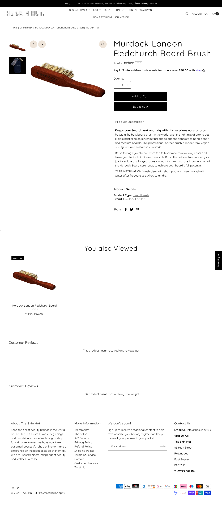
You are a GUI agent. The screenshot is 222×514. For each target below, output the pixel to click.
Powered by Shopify (52, 493)
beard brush (26, 27)
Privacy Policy (83, 442)
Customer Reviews (86, 463)
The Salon (80, 434)
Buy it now (140, 106)
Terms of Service (85, 455)
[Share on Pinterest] (137, 209)
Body (107, 10)
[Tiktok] (18, 488)
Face (96, 10)
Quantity (119, 78)
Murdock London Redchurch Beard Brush (34, 307)
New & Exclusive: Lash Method (111, 17)
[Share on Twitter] (131, 209)
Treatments (81, 430)
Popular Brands (77, 10)
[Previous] (33, 44)
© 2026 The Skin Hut (24, 493)
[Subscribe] (163, 446)
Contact (79, 459)
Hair (118, 10)
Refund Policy (83, 446)
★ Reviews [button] (218, 260)
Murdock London (134, 199)
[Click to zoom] (103, 44)
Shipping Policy (84, 450)
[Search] (187, 13)
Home (14, 27)
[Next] (42, 44)
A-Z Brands (81, 438)
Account (197, 13)
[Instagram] (13, 488)
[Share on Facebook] (125, 209)
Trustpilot (80, 467)
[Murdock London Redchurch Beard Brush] (34, 279)
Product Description (129, 121)
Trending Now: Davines (140, 10)
